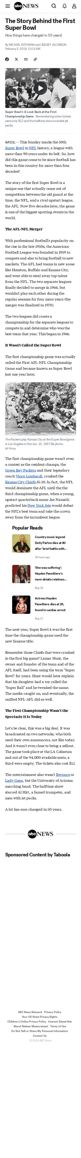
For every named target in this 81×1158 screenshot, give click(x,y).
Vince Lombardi (29, 475)
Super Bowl (14, 147)
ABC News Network (30, 1012)
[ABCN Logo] (26, 6)
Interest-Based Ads (60, 1021)
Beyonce (63, 774)
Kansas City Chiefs (20, 481)
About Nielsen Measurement (31, 1026)
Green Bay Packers (20, 469)
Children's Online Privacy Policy (26, 1021)
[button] (8, 6)
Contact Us (40, 1036)
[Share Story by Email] (25, 59)
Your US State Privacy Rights (39, 1017)
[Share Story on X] (16, 59)
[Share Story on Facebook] (7, 59)
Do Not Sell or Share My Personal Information (39, 1031)
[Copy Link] (35, 59)
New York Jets (39, 505)
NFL (32, 147)
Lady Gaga (14, 780)
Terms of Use (58, 1026)
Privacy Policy (52, 1012)
